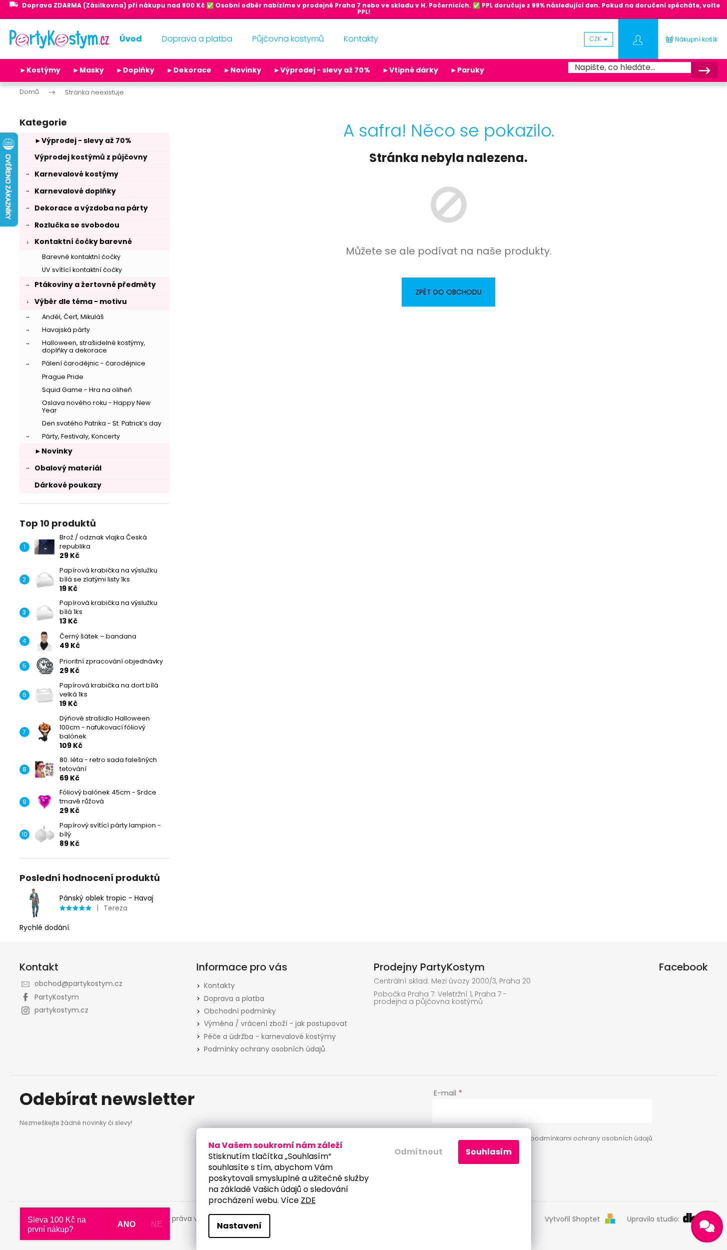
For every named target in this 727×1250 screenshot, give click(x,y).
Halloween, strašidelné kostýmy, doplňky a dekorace (93, 346)
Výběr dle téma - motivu (80, 301)
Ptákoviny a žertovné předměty (95, 285)
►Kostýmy (39, 70)
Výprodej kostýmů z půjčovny (90, 157)
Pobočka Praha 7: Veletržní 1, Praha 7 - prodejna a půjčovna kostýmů (440, 998)
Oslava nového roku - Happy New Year (96, 406)
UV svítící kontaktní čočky (82, 270)
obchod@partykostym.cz (78, 983)
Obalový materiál (67, 468)
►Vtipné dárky (410, 70)
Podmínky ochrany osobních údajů (264, 1049)
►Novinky (242, 70)
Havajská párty (66, 330)
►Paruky (467, 70)
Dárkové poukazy (67, 485)
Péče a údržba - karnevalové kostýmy (270, 1037)
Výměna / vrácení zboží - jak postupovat (275, 1023)
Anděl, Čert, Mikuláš (73, 316)
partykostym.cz (61, 1010)
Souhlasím (489, 1152)
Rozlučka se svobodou (76, 225)
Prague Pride (62, 376)
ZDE (308, 1200)
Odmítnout (418, 1152)
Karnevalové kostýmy (76, 174)
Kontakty (219, 985)
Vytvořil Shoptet (572, 1219)
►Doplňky (135, 70)
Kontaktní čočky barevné (83, 241)
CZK (596, 38)
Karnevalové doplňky (75, 191)
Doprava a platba (234, 999)
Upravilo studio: (654, 1219)
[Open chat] (707, 1226)
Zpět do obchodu (448, 292)
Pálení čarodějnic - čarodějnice (93, 363)
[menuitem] (130, 39)
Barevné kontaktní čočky (81, 256)
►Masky (88, 70)
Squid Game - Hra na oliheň (87, 390)
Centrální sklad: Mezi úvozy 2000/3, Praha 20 (452, 981)
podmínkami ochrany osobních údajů (591, 1138)
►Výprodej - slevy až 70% (321, 70)
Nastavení (239, 1226)
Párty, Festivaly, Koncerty (81, 436)
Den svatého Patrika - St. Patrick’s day (101, 423)
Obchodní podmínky (240, 1011)
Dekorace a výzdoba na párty (91, 208)
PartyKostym (56, 997)
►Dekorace (188, 70)
